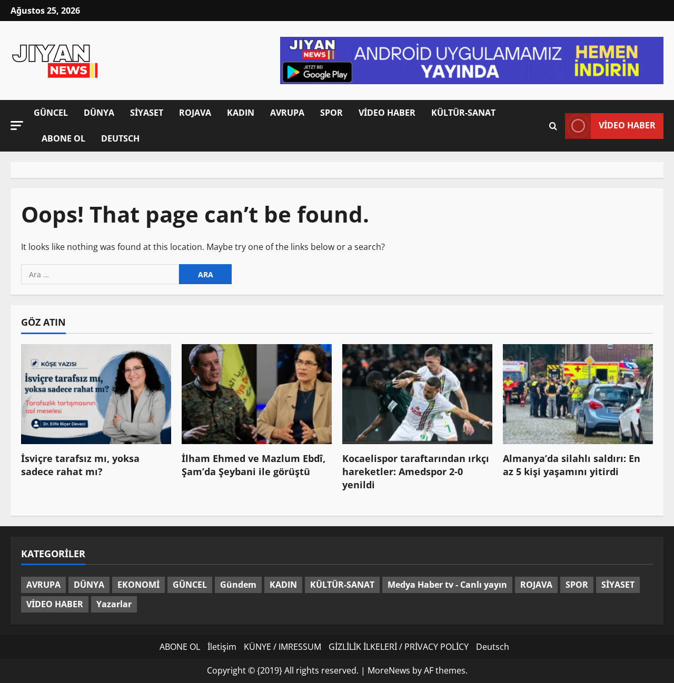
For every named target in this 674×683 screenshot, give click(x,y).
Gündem (238, 584)
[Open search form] (553, 126)
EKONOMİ (138, 584)
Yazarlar (114, 604)
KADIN (240, 112)
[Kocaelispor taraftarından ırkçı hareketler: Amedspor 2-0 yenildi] (417, 394)
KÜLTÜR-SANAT (463, 112)
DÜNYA (99, 112)
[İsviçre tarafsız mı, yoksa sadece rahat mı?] (96, 394)
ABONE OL (63, 138)
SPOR (331, 112)
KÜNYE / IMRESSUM (282, 646)
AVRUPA (287, 112)
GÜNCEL (51, 112)
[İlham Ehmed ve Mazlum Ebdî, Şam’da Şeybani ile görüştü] (257, 394)
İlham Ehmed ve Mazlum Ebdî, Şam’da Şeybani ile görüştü (253, 465)
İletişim (221, 646)
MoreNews (389, 670)
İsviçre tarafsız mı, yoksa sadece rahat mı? (80, 465)
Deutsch (120, 138)
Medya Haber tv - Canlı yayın (447, 584)
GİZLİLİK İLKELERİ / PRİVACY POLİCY (399, 646)
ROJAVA (195, 112)
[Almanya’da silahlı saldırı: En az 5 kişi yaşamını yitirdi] (578, 394)
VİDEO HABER (387, 112)
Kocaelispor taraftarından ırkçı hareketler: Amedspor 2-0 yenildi (415, 471)
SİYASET (146, 112)
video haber (627, 125)
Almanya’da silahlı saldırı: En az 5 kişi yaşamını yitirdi (571, 465)
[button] (17, 125)
